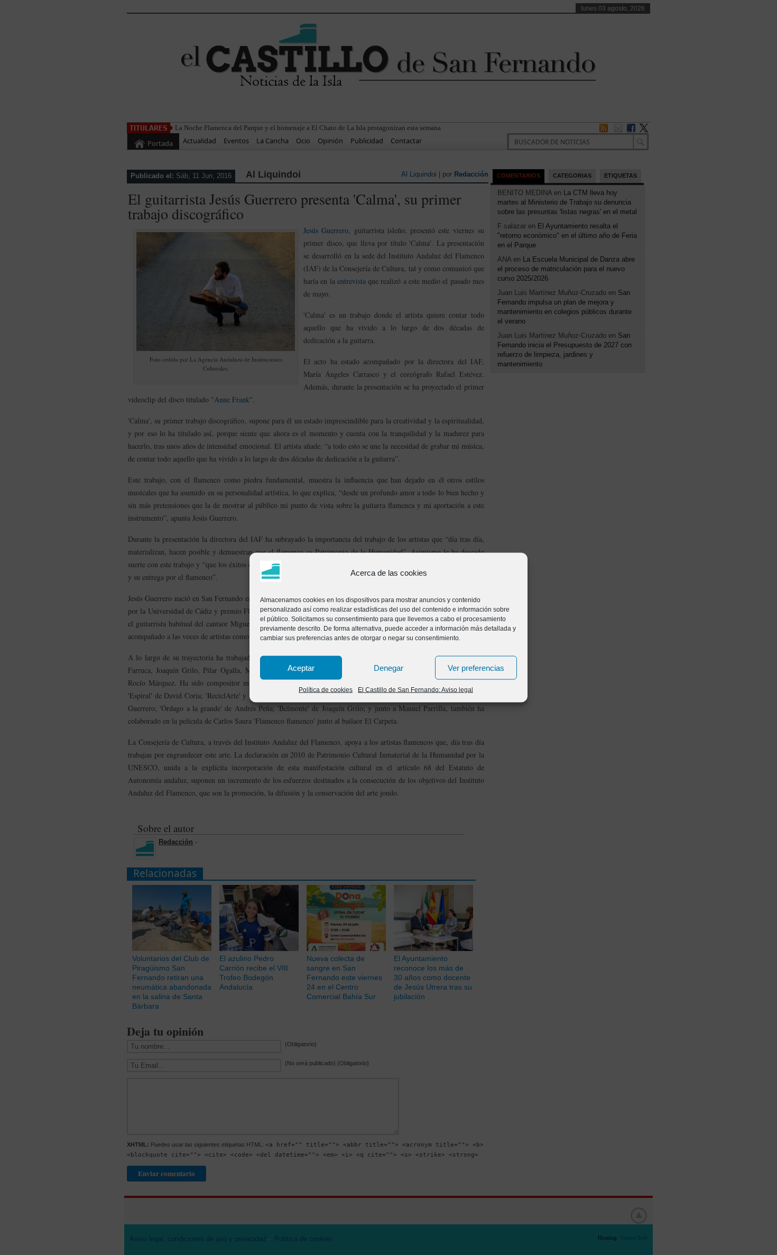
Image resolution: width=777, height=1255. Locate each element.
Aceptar (301, 667)
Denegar (388, 667)
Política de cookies (326, 690)
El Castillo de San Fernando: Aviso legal (415, 690)
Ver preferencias (476, 667)
